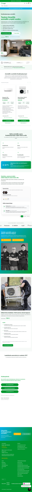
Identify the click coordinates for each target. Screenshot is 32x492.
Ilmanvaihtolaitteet (20, 476)
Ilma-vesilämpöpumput (20, 469)
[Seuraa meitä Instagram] (8, 482)
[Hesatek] (3, 3)
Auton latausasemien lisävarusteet (22, 473)
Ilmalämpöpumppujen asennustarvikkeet (23, 466)
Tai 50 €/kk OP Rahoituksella (8, 117)
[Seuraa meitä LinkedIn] (8, 484)
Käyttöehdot (3, 462)
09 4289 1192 (4, 446)
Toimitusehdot (4, 463)
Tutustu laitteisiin (16, 33)
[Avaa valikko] (30, 3)
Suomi (3, 479)
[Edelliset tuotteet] (28, 82)
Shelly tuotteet (19, 474)
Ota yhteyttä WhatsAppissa (10, 388)
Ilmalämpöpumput (20, 463)
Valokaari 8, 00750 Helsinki (5, 399)
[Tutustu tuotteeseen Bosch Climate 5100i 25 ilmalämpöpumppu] (23, 90)
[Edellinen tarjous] (1, 8)
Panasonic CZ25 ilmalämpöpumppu (5, 98)
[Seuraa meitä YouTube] (7, 484)
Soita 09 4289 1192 (10, 391)
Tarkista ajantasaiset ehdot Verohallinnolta (19, 67)
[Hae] (2, 6)
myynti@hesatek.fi (10, 384)
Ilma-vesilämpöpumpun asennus (22, 447)
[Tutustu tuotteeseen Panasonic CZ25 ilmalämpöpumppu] (8, 90)
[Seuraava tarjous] (31, 8)
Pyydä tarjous (9, 120)
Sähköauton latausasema (21, 449)
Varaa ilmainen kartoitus (6, 33)
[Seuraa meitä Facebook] (7, 482)
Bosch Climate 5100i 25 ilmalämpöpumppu (22, 98)
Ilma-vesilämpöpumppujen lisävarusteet (23, 470)
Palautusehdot (4, 466)
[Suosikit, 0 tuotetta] (26, 3)
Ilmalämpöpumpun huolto (21, 446)
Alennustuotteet (19, 462)
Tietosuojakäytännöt (5, 465)
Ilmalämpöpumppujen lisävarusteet (22, 465)
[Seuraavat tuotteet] (30, 82)
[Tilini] (25, 3)
